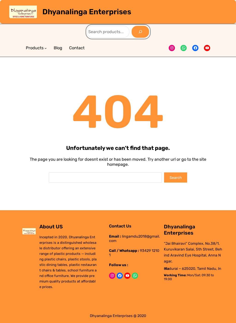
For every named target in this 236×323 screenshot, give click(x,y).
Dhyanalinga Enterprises (86, 11)
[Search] (140, 32)
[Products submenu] (45, 48)
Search (176, 177)
